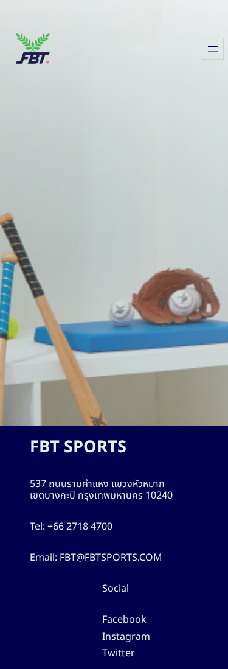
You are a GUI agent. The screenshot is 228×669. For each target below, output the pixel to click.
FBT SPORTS (78, 447)
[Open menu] (213, 49)
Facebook (124, 619)
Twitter (118, 653)
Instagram (126, 636)
